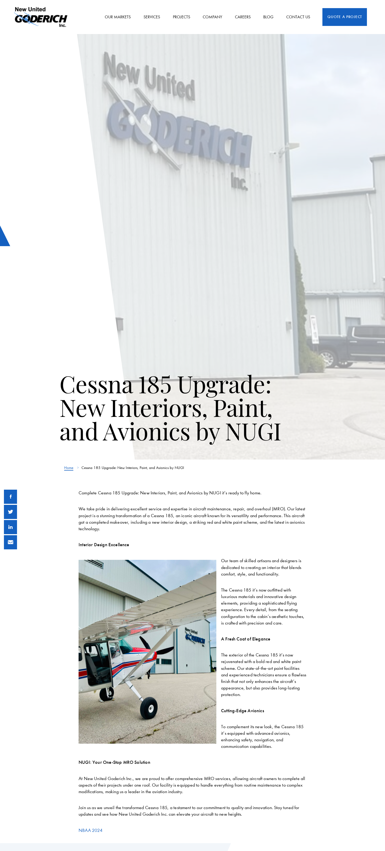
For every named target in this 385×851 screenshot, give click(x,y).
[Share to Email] (10, 542)
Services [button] (152, 16)
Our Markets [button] (118, 16)
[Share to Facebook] (10, 497)
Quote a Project (344, 16)
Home (68, 467)
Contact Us (298, 16)
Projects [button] (181, 16)
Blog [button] (268, 16)
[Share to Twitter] (10, 512)
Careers (243, 16)
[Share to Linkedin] (10, 527)
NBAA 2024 (91, 830)
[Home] (42, 17)
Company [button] (212, 16)
